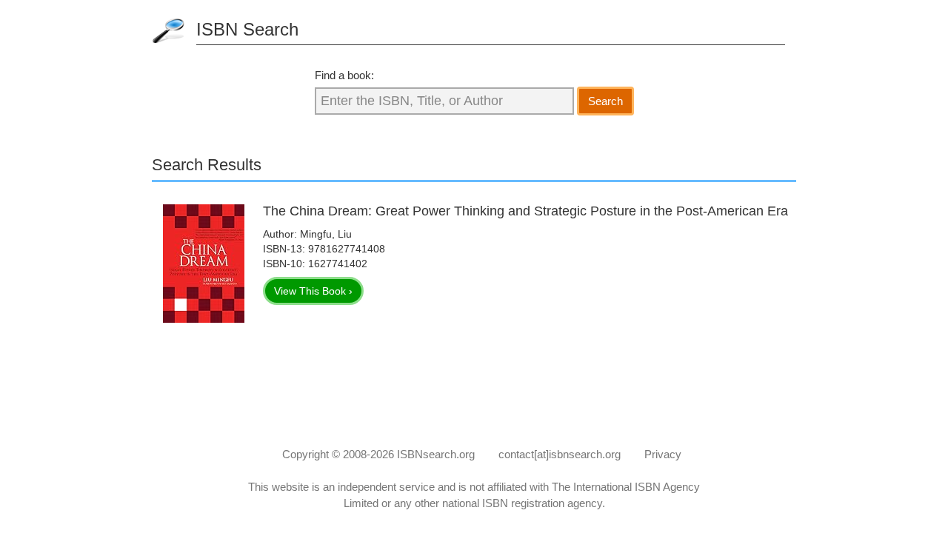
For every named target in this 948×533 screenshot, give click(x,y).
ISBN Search (247, 29)
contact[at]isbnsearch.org (559, 454)
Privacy (662, 454)
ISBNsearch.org (436, 454)
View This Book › (313, 291)
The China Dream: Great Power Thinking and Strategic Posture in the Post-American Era (525, 211)
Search (605, 101)
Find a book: (344, 75)
